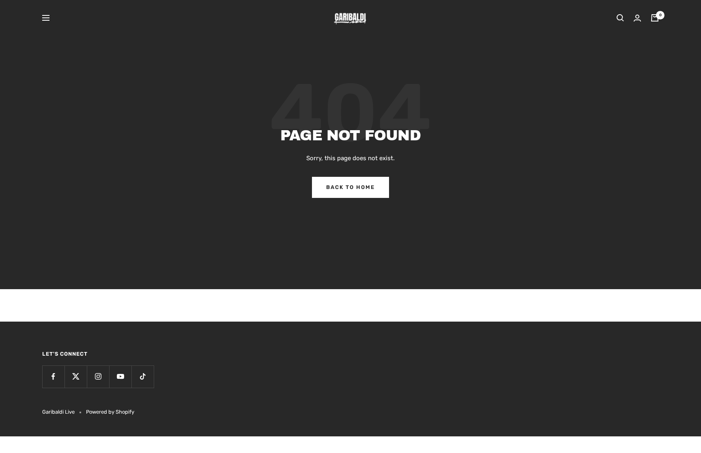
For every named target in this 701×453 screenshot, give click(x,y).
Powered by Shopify (110, 412)
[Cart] (655, 17)
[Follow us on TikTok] (142, 376)
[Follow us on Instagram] (98, 376)
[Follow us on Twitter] (76, 376)
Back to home (350, 187)
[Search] (620, 17)
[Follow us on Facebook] (53, 376)
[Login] (637, 18)
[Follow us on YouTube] (120, 376)
